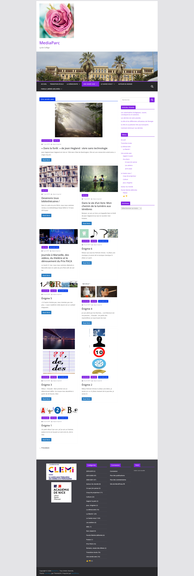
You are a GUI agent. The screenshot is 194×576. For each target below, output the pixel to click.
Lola (139, 470)
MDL (87, 527)
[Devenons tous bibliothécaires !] (58, 176)
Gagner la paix (128, 156)
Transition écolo (57, 84)
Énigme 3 (46, 384)
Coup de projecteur (129, 176)
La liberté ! (126, 149)
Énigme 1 (46, 425)
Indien (135, 470)
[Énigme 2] (99, 351)
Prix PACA (56, 140)
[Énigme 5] (58, 284)
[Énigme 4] (99, 289)
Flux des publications (117, 475)
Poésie (125, 193)
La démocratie (72, 84)
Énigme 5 (46, 298)
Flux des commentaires (118, 480)
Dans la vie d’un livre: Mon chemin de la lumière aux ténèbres (97, 206)
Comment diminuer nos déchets (132, 128)
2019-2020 (128, 169)
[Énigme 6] (99, 233)
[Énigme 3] (58, 351)
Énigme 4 (87, 308)
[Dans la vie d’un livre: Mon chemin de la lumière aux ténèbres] (99, 179)
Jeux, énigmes (127, 183)
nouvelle (142, 470)
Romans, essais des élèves (95, 548)
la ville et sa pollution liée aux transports (135, 125)
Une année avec (89, 84)
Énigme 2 (87, 384)
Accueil (44, 84)
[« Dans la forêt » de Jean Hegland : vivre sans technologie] (78, 120)
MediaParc (49, 42)
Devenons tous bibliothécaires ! (50, 199)
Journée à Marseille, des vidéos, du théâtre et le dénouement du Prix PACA (56, 258)
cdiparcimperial (56, 144)
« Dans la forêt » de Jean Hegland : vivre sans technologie (74, 148)
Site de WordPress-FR (117, 484)
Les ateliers (86, 241)
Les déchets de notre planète (131, 118)
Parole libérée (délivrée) (50, 89)
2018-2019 (89, 471)
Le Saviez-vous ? (107, 84)
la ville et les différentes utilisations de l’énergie (137, 121)
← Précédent (44, 448)
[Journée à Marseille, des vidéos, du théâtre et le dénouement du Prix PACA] (58, 236)
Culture (125, 179)
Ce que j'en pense (47, 140)
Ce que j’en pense (131, 162)
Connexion (114, 471)
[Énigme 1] (58, 410)
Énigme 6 (87, 248)
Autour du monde (125, 84)
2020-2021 (89, 480)
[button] (79, 84)
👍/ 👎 (125, 196)
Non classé (90, 531)
